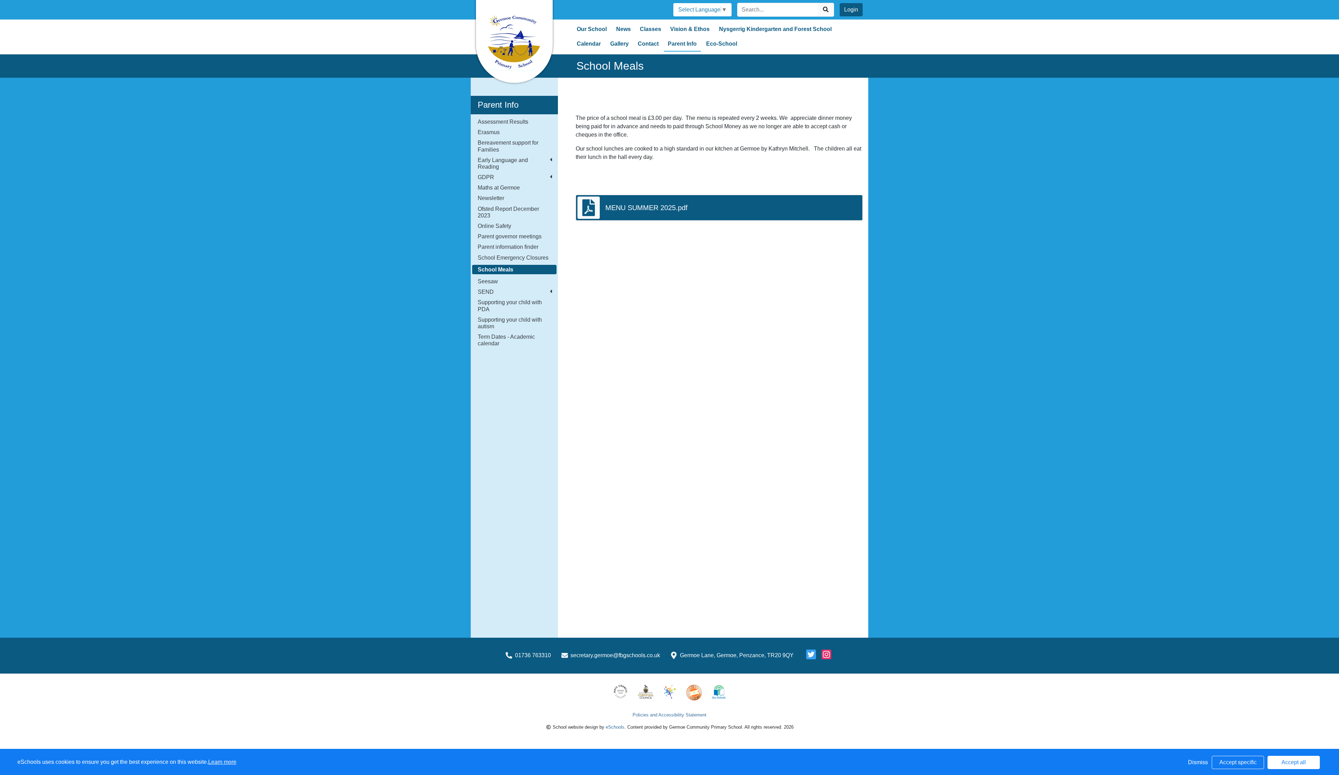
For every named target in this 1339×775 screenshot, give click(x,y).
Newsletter (491, 198)
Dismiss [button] (1198, 762)
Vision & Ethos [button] (690, 29)
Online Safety (494, 226)
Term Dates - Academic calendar (506, 340)
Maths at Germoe (499, 188)
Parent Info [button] (682, 44)
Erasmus (489, 132)
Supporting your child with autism (510, 323)
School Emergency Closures (513, 258)
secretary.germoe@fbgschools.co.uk (615, 655)
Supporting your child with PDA (510, 305)
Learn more (222, 762)
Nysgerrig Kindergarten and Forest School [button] (775, 29)
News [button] (623, 29)
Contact (648, 44)
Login (851, 10)
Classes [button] (650, 29)
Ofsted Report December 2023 (508, 212)
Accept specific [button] (1238, 762)
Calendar (589, 44)
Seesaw (488, 281)
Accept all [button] (1293, 762)
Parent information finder (508, 247)
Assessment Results (503, 122)
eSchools (615, 727)
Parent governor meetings (510, 236)
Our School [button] (592, 29)
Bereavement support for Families (508, 146)
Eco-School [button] (721, 44)
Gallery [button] (619, 44)
